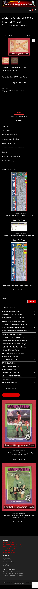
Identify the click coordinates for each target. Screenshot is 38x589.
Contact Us (6, 566)
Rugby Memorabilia (9, 360)
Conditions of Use (9, 562)
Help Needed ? (7, 379)
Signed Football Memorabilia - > (14, 321)
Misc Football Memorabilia (13, 353)
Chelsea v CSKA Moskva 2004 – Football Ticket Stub (19, 235)
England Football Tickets (11, 350)
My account (6, 558)
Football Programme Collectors (13, 575)
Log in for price (19, 83)
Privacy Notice (7, 560)
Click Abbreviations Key (8, 161)
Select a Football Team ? (11, 311)
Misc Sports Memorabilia (11, 376)
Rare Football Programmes (13, 318)
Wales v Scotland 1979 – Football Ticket (16, 25)
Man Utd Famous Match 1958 (12, 546)
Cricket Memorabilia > (10, 366)
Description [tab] (19, 112)
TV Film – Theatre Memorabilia (13, 574)
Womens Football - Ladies (12, 334)
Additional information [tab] (19, 116)
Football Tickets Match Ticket (13, 337)
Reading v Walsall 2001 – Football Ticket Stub (19, 215)
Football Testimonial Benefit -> (14, 324)
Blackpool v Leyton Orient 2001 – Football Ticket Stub (19, 285)
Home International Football (14, 328)
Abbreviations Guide (9, 552)
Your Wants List (8, 550)
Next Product (30, 36)
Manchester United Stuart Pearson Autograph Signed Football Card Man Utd (19, 454)
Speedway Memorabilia (11, 373)
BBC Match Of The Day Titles (12, 544)
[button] (33, 40)
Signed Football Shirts (11, 356)
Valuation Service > (9, 382)
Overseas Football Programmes (14, 331)
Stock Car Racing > (9, 363)
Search (4, 298)
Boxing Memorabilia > (10, 369)
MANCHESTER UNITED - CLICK (12, 315)
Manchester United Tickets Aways (14, 344)
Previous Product (9, 36)
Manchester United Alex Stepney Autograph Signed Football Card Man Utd (19, 516)
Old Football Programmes (11, 572)
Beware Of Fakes (8, 542)
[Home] (2, 25)
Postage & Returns (9, 564)
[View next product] (35, 36)
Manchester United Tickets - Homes (15, 341)
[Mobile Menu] (34, 10)
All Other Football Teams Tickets (16, 91)
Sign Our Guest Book (9, 548)
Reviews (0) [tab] (19, 121)
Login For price (19, 220)
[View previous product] (3, 36)
